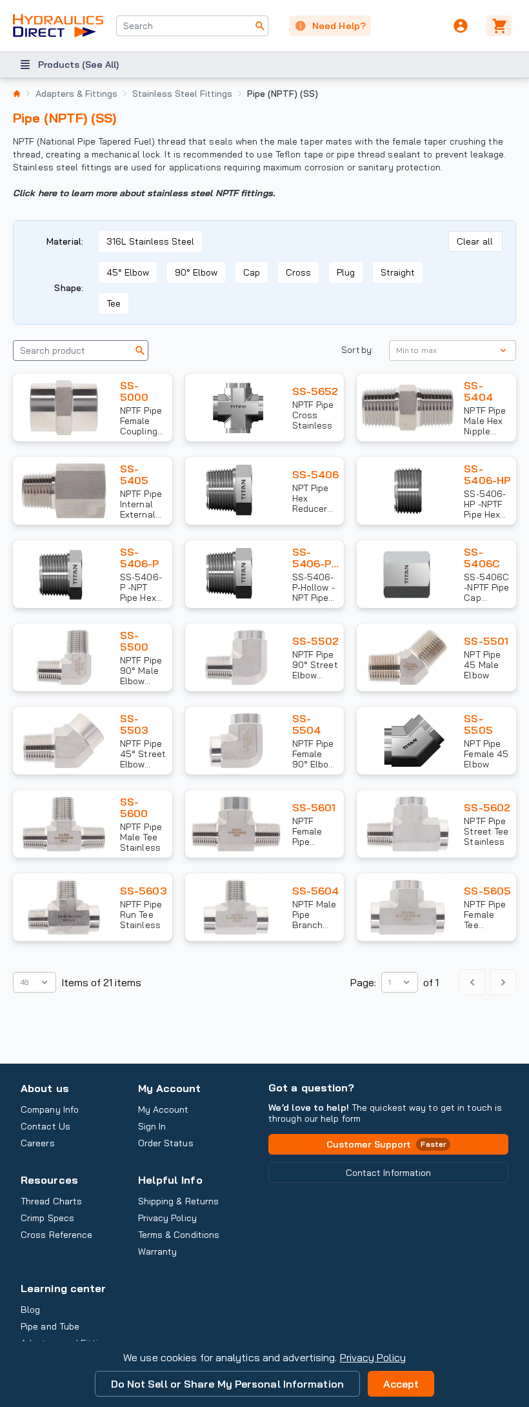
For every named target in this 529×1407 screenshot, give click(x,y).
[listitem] (17, 93)
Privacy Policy (373, 1357)
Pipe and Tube (50, 1326)
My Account (169, 1088)
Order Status (166, 1143)
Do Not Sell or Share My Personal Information (227, 1383)
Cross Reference (56, 1234)
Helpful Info (170, 1179)
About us (45, 1088)
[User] (460, 25)
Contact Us (45, 1126)
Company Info (50, 1109)
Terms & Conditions (179, 1234)
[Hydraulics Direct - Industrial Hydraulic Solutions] (58, 26)
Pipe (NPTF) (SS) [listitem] (282, 93)
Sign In (152, 1126)
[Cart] (501, 25)
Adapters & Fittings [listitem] (76, 93)
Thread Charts (51, 1201)
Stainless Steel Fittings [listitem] (182, 93)
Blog (30, 1309)
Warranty (157, 1251)
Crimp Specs (47, 1218)
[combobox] (192, 25)
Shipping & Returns (178, 1201)
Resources (49, 1179)
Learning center (63, 1288)
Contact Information (389, 1173)
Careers (38, 1143)
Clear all (475, 241)
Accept (401, 1383)
